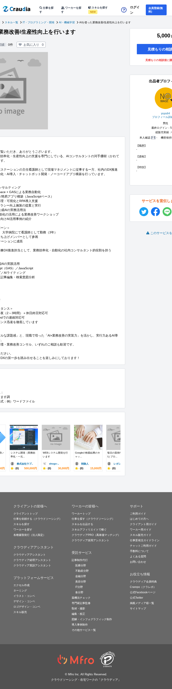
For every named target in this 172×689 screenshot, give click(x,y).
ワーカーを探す (71, 9)
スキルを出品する (82, 524)
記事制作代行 (80, 560)
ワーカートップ (81, 513)
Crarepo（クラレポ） (143, 587)
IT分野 (79, 587)
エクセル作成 (21, 585)
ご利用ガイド (138, 513)
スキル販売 (20, 612)
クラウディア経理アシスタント (32, 560)
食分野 (79, 592)
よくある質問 (138, 556)
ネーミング (20, 590)
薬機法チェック (81, 597)
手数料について (139, 551)
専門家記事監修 (81, 603)
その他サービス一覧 (84, 630)
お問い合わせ (138, 561)
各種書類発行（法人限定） (29, 535)
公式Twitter (136, 597)
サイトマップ (138, 608)
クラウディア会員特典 (143, 581)
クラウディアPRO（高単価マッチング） (96, 535)
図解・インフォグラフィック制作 (92, 619)
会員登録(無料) (155, 10)
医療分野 (80, 565)
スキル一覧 (11, 22)
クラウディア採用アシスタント (90, 540)
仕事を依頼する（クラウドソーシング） (37, 518)
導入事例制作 (80, 624)
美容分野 (80, 581)
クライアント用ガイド (143, 524)
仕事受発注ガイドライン (144, 540)
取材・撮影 (78, 608)
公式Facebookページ (142, 592)
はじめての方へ (139, 518)
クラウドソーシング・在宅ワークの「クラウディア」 (86, 679)
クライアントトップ (25, 513)
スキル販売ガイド (140, 535)
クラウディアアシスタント (29, 554)
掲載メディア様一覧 (142, 603)
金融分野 (80, 576)
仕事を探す (46, 9)
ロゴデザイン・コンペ (26, 606)
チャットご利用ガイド (143, 545)
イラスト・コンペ (24, 596)
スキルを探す (99, 9)
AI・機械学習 (67, 22)
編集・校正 (78, 613)
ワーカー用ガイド (140, 529)
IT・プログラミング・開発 (38, 22)
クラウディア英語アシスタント (32, 565)
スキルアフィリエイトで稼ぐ (89, 529)
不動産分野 (82, 570)
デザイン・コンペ (24, 601)
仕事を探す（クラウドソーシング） (93, 518)
